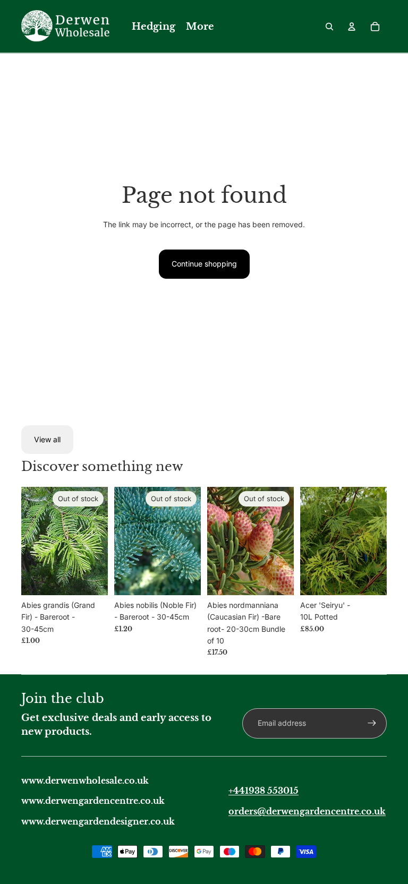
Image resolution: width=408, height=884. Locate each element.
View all (47, 439)
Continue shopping (204, 263)
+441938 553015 (263, 790)
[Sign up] (372, 723)
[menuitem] (153, 26)
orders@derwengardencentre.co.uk (307, 811)
